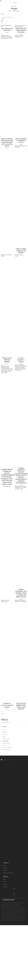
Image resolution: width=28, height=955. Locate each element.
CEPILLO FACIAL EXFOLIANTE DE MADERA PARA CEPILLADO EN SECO (7, 142)
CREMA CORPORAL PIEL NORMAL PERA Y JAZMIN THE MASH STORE (21, 593)
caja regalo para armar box (7, 29)
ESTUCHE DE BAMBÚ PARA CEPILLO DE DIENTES (21, 706)
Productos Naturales (8, 747)
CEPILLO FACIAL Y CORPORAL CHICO (21, 140)
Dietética (5, 732)
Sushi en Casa (6, 738)
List (2, 22)
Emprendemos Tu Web (8, 899)
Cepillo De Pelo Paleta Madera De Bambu (21, 30)
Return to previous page (14, 10)
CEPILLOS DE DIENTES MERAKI (7, 359)
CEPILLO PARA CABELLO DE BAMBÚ (21, 250)
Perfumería (5, 741)
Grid (2, 20)
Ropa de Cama (6, 749)
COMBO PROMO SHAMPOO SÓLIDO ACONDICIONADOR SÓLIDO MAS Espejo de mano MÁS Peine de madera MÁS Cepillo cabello (8, 477)
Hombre (5, 734)
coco (4, 730)
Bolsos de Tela (6, 743)
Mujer (4, 736)
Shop (15, 6)
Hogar (4, 745)
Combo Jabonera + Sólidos (21, 359)
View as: (3, 19)
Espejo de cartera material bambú (7, 705)
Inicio (12, 6)
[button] (10, 2)
